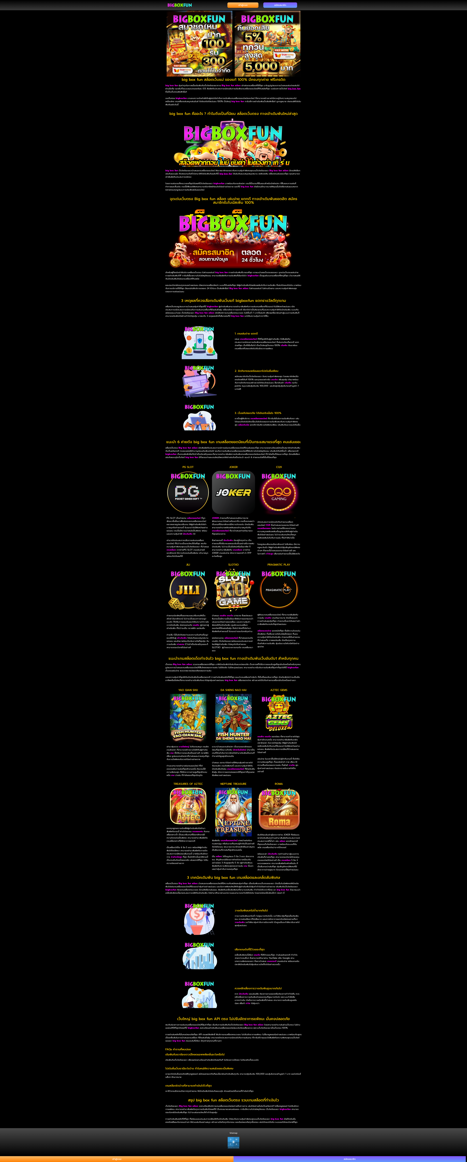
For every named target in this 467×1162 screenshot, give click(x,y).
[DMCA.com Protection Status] (233, 1142)
